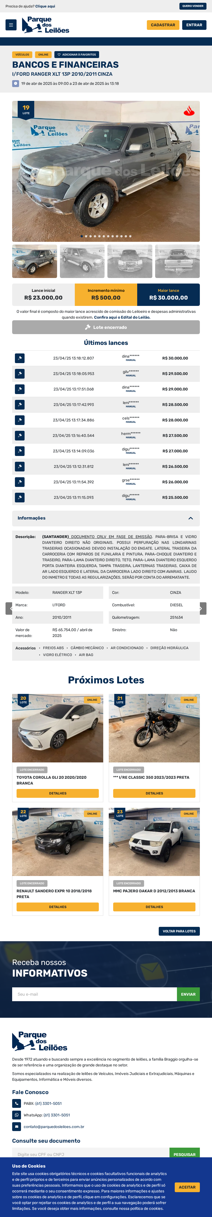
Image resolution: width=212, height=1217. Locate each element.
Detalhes (58, 793)
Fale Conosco (30, 1092)
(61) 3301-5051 (48, 1103)
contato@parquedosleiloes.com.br (54, 1126)
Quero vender (192, 6)
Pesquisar (185, 1154)
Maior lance (168, 290)
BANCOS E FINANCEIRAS (65, 64)
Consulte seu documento (46, 1140)
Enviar (188, 994)
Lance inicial (43, 290)
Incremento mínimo (106, 290)
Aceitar (187, 1187)
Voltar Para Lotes (179, 931)
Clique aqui (45, 6)
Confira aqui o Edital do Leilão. (122, 317)
